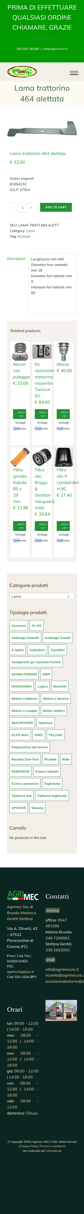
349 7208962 (58, 938)
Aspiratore (37, 650)
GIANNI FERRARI (24, 674)
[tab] (16, 258)
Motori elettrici (54, 711)
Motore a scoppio (24, 711)
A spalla (17, 650)
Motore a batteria (24, 698)
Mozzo (63, 364)
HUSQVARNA (21, 686)
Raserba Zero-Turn (25, 759)
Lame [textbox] (40, 596)
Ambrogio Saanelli (25, 638)
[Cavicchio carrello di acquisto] (53, 73)
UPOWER (18, 808)
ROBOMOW (20, 771)
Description (16, 258)
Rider (66, 759)
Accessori (18, 625)
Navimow (45, 723)
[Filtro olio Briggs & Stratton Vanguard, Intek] (41, 457)
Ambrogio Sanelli (58, 638)
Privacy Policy (29, 1146)
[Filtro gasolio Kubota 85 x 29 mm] (20, 457)
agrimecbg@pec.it (20, 972)
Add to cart (56, 207)
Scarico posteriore (24, 783)
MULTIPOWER (22, 723)
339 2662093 (58, 950)
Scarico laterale (47, 771)
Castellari (58, 650)
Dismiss (42, 38)
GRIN (46, 674)
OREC (39, 735)
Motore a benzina (56, 698)
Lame (30, 231)
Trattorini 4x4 (21, 796)
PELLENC (56, 735)
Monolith (59, 686)
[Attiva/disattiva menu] (72, 72)
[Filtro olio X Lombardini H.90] (63, 457)
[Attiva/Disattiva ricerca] (61, 72)
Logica (43, 686)
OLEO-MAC (20, 735)
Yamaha (37, 808)
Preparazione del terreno (29, 747)
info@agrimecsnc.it (55, 48)
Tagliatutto (52, 783)
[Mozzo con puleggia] (20, 351)
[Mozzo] (63, 351)
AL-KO (37, 625)
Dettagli (17, 422)
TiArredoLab (53, 1151)
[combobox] (42, 596)
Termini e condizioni (53, 1146)
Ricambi (24, 236)
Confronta (16, 428)
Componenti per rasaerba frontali (36, 662)
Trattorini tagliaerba (52, 796)
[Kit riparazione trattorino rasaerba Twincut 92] (41, 351)
